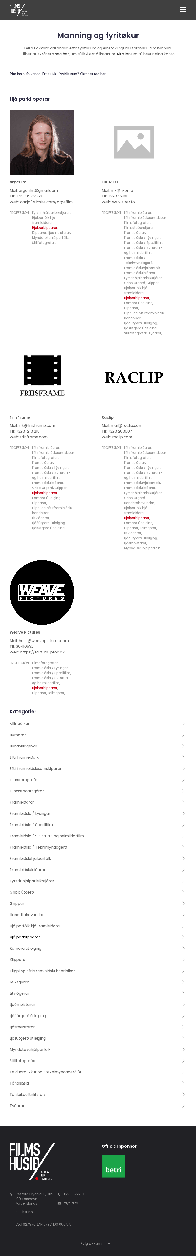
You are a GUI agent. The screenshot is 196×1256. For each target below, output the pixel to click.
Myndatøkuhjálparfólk (50, 237)
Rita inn (124, 54)
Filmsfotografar (137, 222)
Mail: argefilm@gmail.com (34, 190)
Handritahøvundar (139, 502)
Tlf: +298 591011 (115, 196)
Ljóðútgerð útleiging (140, 323)
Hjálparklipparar (44, 227)
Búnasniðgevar (23, 746)
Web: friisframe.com (29, 437)
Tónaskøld (19, 1083)
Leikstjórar (148, 528)
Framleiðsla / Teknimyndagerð (138, 260)
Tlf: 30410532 (21, 646)
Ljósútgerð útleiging (140, 328)
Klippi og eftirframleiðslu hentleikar (42, 971)
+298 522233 (73, 1194)
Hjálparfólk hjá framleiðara (43, 220)
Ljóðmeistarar (22, 1004)
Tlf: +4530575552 (26, 196)
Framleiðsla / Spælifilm (143, 242)
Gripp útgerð (134, 282)
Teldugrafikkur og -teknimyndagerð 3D (46, 1072)
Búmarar (18, 735)
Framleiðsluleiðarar (139, 272)
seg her (62, 54)
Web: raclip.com (117, 437)
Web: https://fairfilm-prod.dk (37, 652)
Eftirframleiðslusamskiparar (146, 217)
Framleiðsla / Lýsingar (142, 237)
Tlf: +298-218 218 (25, 431)
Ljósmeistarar (59, 232)
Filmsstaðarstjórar (139, 227)
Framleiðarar (134, 232)
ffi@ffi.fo (70, 1203)
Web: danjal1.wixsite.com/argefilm (41, 202)
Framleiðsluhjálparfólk (142, 267)
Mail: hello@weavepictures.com (39, 640)
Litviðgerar (40, 518)
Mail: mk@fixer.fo (117, 190)
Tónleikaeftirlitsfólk (27, 1094)
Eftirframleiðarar (137, 212)
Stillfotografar (43, 242)
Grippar (153, 282)
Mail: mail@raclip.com (122, 425)
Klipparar (39, 232)
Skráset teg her (93, 74)
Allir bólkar (20, 723)
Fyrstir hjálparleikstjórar (51, 212)
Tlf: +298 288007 (117, 431)
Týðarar (154, 333)
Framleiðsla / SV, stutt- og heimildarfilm (143, 250)
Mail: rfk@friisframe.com (32, 425)
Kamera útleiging (138, 303)
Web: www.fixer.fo (118, 202)
